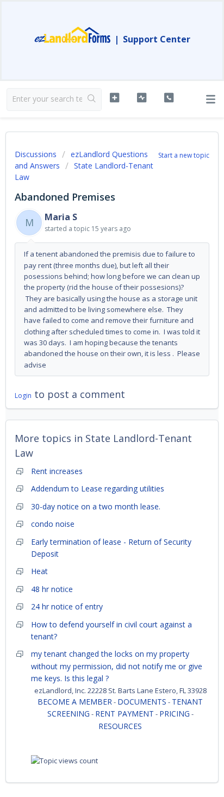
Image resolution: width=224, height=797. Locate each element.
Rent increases (57, 471)
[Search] (91, 99)
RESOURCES (120, 726)
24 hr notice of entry (67, 606)
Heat (39, 571)
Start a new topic (183, 155)
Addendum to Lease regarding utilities (97, 488)
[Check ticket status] (142, 97)
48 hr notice (52, 589)
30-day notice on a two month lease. (95, 506)
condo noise (52, 524)
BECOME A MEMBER (75, 701)
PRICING (174, 713)
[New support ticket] (114, 97)
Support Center (156, 39)
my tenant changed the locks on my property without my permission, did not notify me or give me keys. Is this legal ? (116, 666)
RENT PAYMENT (124, 713)
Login (23, 395)
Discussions (36, 154)
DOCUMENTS (141, 701)
